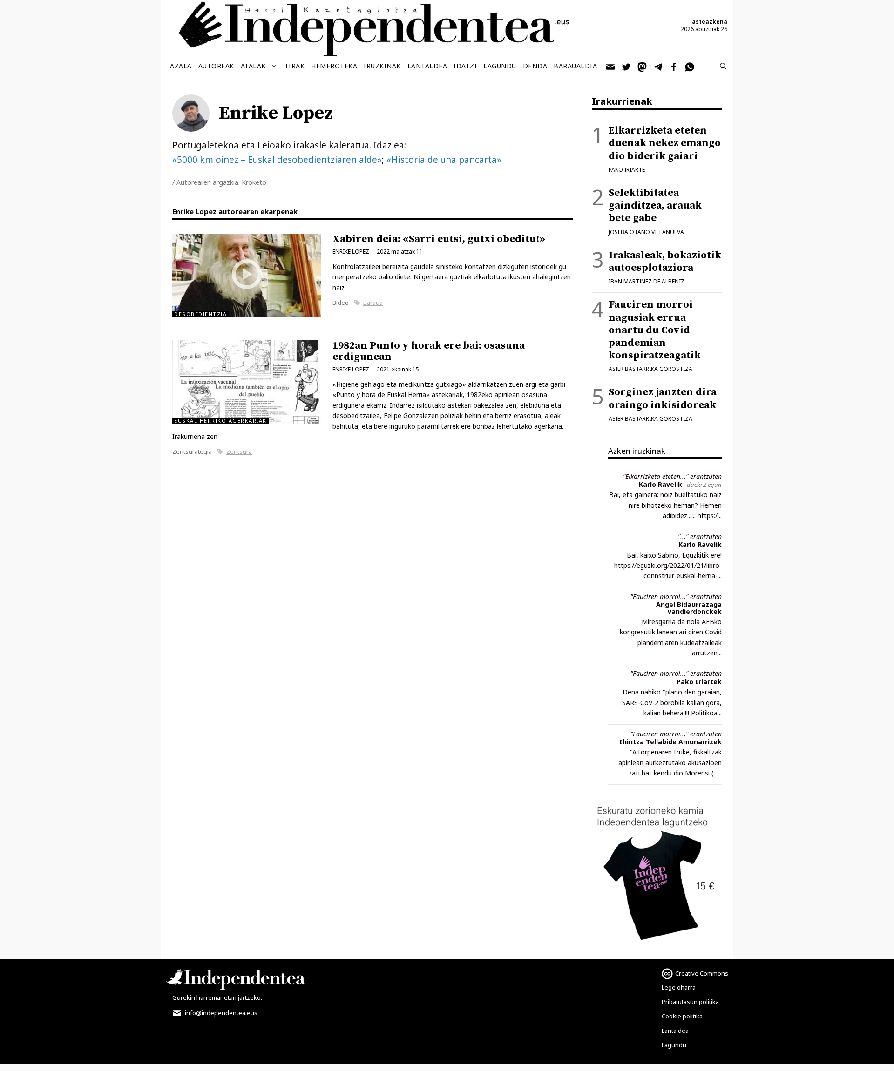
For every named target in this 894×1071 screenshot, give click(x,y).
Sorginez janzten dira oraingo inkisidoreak (663, 398)
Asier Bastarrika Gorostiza (650, 369)
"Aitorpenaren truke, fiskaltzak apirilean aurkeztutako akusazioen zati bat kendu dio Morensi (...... (670, 762)
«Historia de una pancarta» (443, 160)
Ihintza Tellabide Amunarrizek (670, 741)
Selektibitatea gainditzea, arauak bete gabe (655, 205)
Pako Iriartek (699, 681)
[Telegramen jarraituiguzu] (658, 66)
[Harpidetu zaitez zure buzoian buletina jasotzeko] (611, 66)
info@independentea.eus (220, 1013)
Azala (181, 65)
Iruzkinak (382, 65)
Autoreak (216, 65)
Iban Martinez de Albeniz (646, 281)
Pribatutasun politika (690, 1001)
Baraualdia (575, 65)
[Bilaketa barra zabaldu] (723, 66)
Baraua (373, 302)
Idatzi (465, 65)
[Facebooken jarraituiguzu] (674, 66)
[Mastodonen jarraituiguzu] (642, 66)
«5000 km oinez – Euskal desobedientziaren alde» (277, 160)
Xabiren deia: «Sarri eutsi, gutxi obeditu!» (438, 239)
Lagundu (499, 65)
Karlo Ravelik (660, 484)
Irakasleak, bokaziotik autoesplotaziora (665, 261)
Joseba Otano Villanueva (646, 232)
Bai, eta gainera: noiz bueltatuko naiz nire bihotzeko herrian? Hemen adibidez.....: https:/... (665, 505)
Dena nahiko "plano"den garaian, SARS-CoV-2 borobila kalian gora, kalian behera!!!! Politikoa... (672, 702)
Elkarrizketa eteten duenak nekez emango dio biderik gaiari (665, 143)
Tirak (294, 65)
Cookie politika (682, 1016)
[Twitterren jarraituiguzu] (627, 66)
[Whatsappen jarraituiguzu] (690, 66)
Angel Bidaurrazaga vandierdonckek (689, 607)
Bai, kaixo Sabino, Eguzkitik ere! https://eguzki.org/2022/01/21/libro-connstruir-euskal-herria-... (668, 565)
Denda (535, 65)
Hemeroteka (334, 65)
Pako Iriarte (627, 170)
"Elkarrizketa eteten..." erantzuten (672, 476)
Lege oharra (679, 987)
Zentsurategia (192, 451)
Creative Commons (701, 973)
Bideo (340, 302)
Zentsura (239, 451)
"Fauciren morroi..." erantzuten (676, 596)
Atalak (253, 65)
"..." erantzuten (700, 536)
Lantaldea (427, 65)
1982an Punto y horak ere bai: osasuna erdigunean (428, 351)
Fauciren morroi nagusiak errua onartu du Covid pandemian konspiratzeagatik (655, 330)
